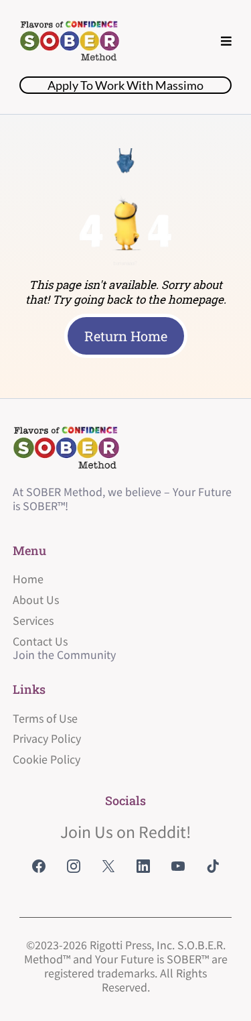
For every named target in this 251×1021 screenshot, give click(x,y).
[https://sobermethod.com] (69, 41)
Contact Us (40, 641)
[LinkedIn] (143, 866)
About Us (36, 599)
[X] (108, 866)
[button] (226, 41)
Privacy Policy (47, 738)
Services (33, 620)
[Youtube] (178, 866)
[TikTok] (212, 866)
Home (28, 578)
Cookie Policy (46, 759)
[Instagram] (73, 866)
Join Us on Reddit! (125, 831)
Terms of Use (45, 718)
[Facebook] (38, 866)
